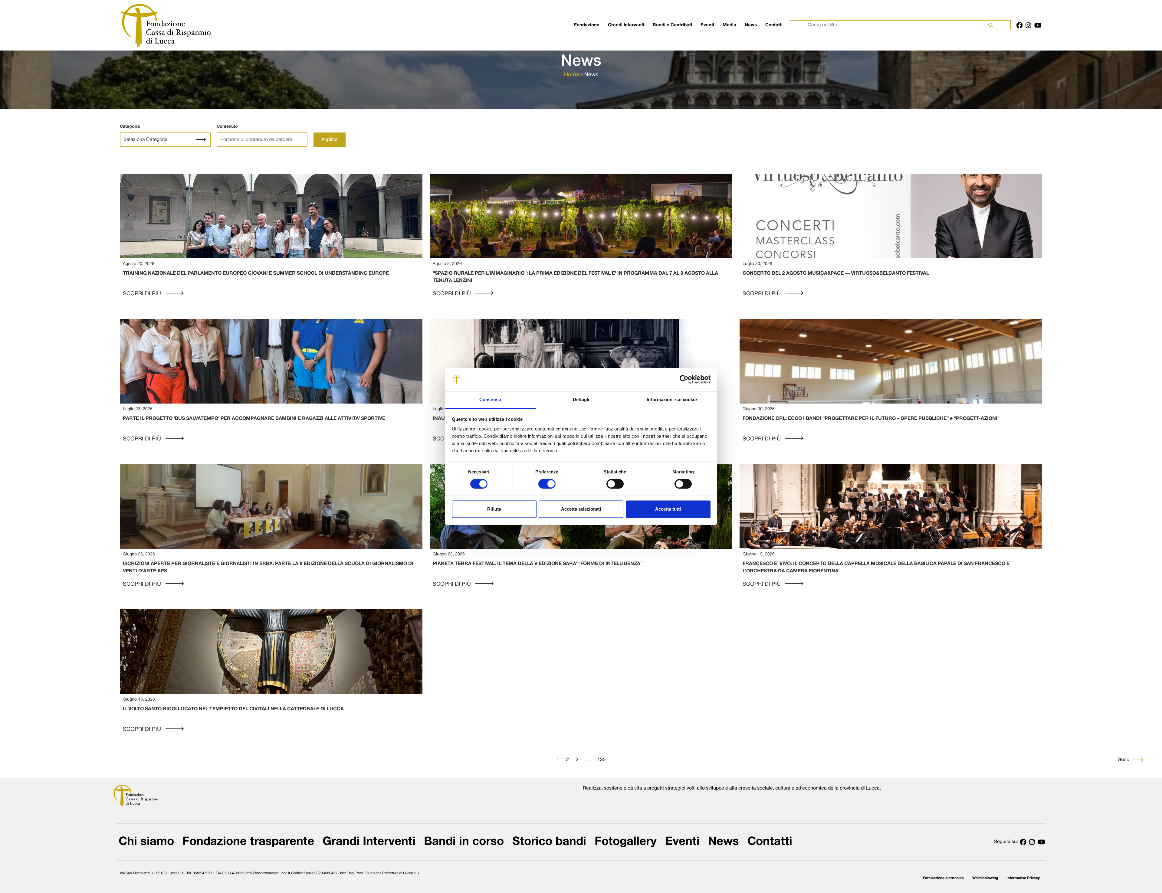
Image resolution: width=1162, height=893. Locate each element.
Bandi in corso (464, 842)
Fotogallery (626, 842)
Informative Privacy (1023, 878)
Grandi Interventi (626, 25)
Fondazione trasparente (248, 842)
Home (571, 74)
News (751, 25)
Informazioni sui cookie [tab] (672, 399)
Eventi (707, 25)
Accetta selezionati (581, 509)
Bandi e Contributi (672, 25)
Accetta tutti (668, 509)
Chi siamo (146, 842)
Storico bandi (549, 842)
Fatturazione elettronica (943, 878)
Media (729, 25)
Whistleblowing (985, 878)
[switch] (547, 484)
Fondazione (586, 25)
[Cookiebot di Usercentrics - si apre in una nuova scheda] (684, 379)
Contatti (774, 25)
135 (601, 760)
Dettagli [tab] (581, 399)
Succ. (1125, 760)
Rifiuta (494, 509)
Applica (329, 140)
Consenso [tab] (490, 399)
